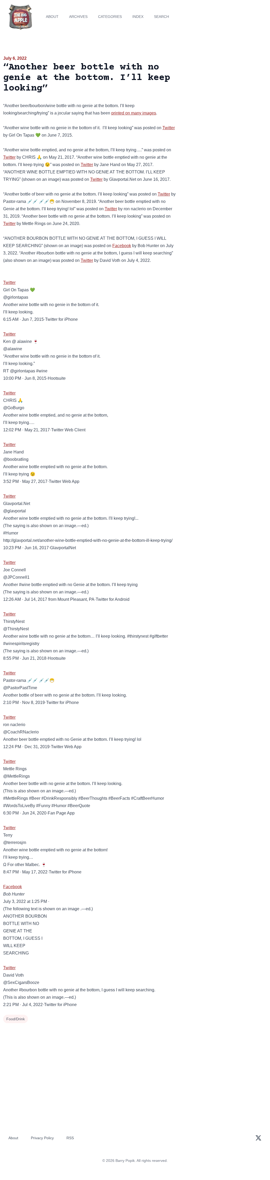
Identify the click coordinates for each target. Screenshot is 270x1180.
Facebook (121, 245)
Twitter (168, 128)
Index (137, 16)
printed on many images (133, 113)
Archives (78, 16)
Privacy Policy (42, 1138)
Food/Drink (15, 1019)
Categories (110, 16)
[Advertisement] (225, 92)
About (52, 16)
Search (161, 16)
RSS (70, 1138)
